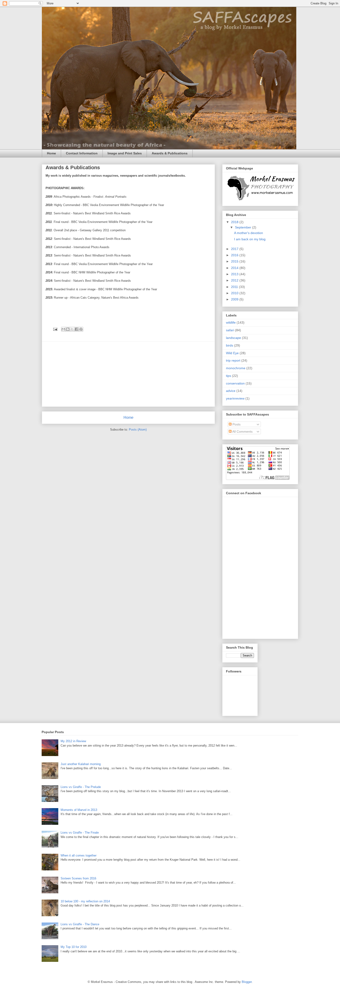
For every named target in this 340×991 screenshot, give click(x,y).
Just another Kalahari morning (81, 764)
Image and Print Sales (125, 153)
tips (228, 376)
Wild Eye (232, 353)
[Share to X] (72, 329)
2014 (235, 268)
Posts (236, 424)
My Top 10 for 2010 (74, 947)
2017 (235, 249)
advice (230, 391)
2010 (235, 293)
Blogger (247, 982)
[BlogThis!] (67, 329)
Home (51, 153)
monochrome (235, 368)
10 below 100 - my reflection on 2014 (85, 901)
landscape (233, 338)
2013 (235, 274)
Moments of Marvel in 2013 (79, 810)
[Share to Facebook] (76, 329)
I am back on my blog (250, 239)
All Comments (242, 431)
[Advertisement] (128, 374)
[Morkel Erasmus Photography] (260, 200)
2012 (235, 280)
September (243, 227)
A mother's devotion (248, 233)
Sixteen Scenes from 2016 (78, 878)
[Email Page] (55, 329)
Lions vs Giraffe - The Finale (80, 832)
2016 (235, 255)
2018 (235, 222)
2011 (235, 287)
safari (230, 330)
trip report (233, 360)
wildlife (231, 322)
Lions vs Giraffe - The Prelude (81, 787)
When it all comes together (78, 855)
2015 (235, 261)
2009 (235, 299)
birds (229, 345)
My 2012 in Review (73, 741)
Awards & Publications (170, 153)
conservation (235, 383)
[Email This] (63, 329)
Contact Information (82, 153)
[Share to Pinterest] (81, 329)
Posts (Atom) (138, 429)
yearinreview (235, 398)
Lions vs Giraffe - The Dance (80, 924)
